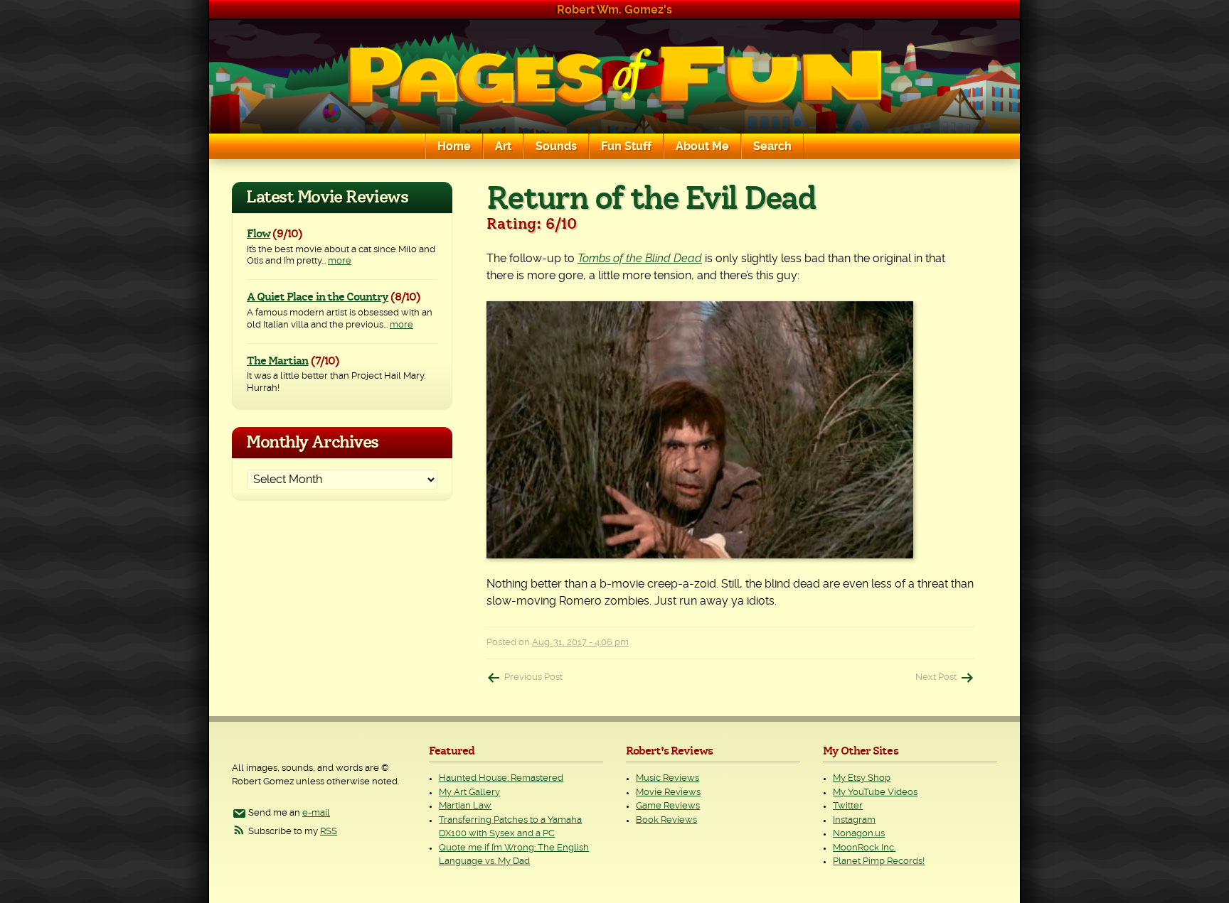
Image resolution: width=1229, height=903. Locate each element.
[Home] (614, 76)
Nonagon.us (859, 833)
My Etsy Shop (861, 778)
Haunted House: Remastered (501, 778)
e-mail (316, 813)
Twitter (848, 806)
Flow (258, 233)
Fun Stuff (626, 146)
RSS (328, 831)
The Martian (277, 361)
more (339, 261)
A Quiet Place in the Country (317, 297)
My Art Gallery (469, 792)
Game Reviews (668, 806)
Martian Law (465, 806)
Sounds (556, 146)
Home (454, 146)
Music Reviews (667, 778)
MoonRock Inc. (864, 848)
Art (503, 146)
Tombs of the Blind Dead (640, 258)
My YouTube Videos (875, 792)
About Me (702, 146)
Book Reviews (666, 820)
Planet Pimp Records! (879, 861)
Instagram (854, 820)
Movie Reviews (668, 792)
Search (772, 146)
